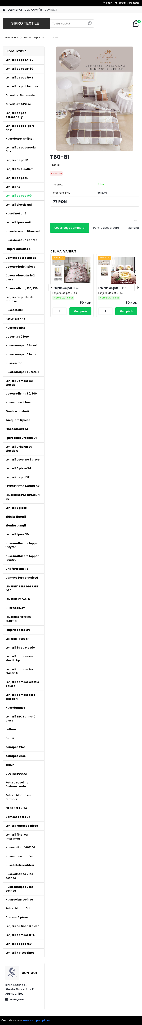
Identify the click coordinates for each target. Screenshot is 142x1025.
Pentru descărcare (106, 228)
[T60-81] (94, 99)
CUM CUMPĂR (33, 9)
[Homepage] (4, 9)
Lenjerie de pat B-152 (112, 288)
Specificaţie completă (69, 228)
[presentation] (51, 287)
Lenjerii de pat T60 (34, 37)
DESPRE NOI (15, 9)
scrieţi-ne (17, 999)
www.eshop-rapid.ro (36, 1020)
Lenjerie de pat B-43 (65, 288)
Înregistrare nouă (129, 3)
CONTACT (51, 9)
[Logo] (26, 23)
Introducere (11, 37)
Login (109, 3)
